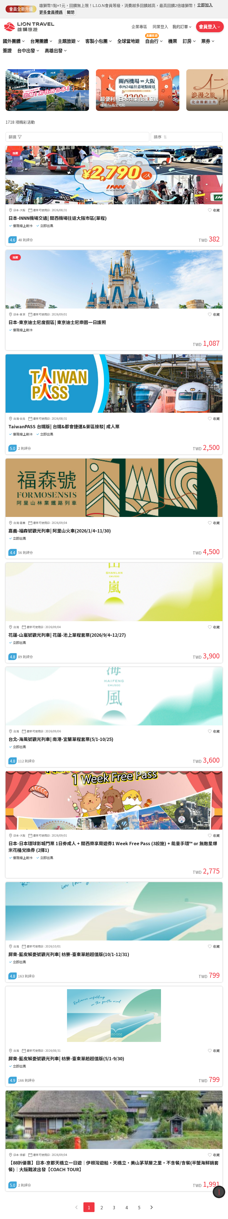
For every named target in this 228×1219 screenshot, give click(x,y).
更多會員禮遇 (51, 11)
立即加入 (205, 5)
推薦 (15, 153)
